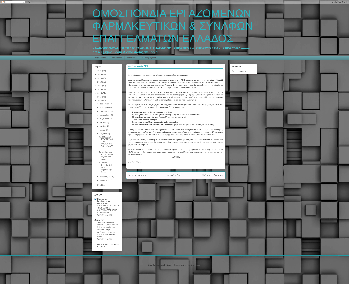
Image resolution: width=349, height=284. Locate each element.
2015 (99, 93)
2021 (99, 71)
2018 (99, 82)
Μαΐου (103, 130)
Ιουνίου (103, 126)
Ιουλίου (103, 122)
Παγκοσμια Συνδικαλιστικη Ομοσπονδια (104, 201)
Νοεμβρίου (104, 107)
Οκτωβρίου (105, 111)
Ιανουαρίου (105, 180)
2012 (99, 185)
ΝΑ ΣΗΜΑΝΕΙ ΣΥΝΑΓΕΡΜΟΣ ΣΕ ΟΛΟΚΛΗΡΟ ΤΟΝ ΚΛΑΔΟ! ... (106, 142)
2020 (99, 74)
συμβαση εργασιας (149, 58)
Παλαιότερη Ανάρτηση (212, 175)
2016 (99, 89)
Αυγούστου (105, 119)
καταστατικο (131, 58)
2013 (99, 100)
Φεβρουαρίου (106, 176)
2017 (99, 86)
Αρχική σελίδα (100, 58)
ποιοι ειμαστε (117, 58)
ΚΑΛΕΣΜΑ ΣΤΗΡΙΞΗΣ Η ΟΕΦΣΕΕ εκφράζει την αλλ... (105, 167)
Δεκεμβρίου (105, 104)
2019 (99, 78)
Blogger (198, 265)
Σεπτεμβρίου (105, 115)
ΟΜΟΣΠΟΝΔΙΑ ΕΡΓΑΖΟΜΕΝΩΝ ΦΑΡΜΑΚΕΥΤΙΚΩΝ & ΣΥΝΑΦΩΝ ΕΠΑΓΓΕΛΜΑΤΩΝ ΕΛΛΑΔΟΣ (172, 26)
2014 (99, 97)
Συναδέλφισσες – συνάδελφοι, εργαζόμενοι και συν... (106, 155)
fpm (185, 265)
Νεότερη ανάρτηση (137, 175)
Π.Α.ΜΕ (100, 220)
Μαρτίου (103, 134)
